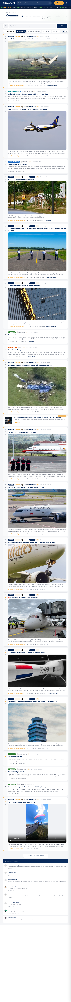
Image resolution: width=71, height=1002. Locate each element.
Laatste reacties (35, 31)
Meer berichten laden (35, 856)
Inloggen (59, 3)
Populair (47, 31)
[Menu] (66, 3)
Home (8, 12)
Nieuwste (22, 31)
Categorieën (10, 31)
